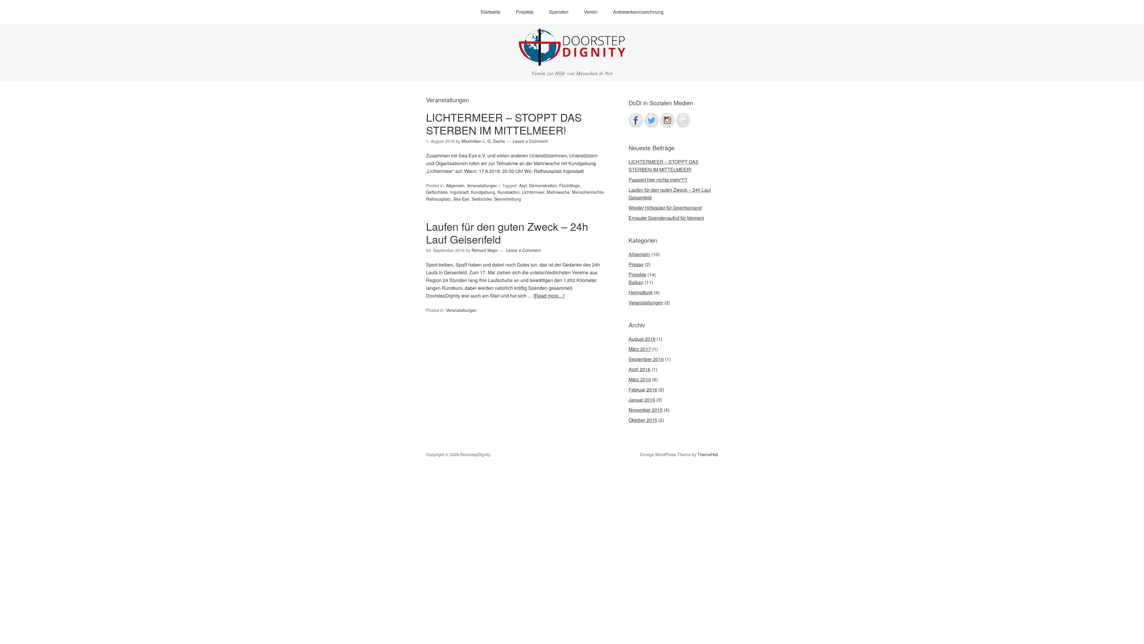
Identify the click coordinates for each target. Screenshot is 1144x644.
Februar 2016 (643, 389)
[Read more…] (549, 295)
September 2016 (646, 359)
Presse (636, 264)
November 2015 (646, 409)
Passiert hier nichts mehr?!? (658, 179)
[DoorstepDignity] (572, 60)
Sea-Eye (461, 199)
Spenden (558, 11)
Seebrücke (482, 199)
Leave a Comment (530, 141)
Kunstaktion (509, 192)
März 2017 (640, 349)
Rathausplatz (438, 199)
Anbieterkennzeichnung (638, 11)
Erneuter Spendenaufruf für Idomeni (666, 217)
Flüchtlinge (569, 185)
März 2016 (640, 379)
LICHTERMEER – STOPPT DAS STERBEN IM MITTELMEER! (504, 123)
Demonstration (543, 185)
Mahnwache (558, 192)
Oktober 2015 (643, 420)
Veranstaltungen (482, 185)
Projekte (637, 274)
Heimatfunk (641, 292)
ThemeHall (707, 454)
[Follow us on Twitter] (651, 120)
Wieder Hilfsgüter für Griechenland (665, 207)
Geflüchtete (437, 192)
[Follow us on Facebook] (636, 120)
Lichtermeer (533, 192)
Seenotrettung (507, 199)
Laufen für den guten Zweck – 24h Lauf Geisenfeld (507, 233)
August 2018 (642, 338)
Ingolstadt (459, 192)
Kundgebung (483, 192)
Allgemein (455, 185)
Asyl (523, 185)
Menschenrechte (588, 192)
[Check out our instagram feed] (667, 120)
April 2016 (639, 369)
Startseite (490, 11)
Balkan (636, 282)
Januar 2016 (642, 399)
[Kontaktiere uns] (683, 120)
